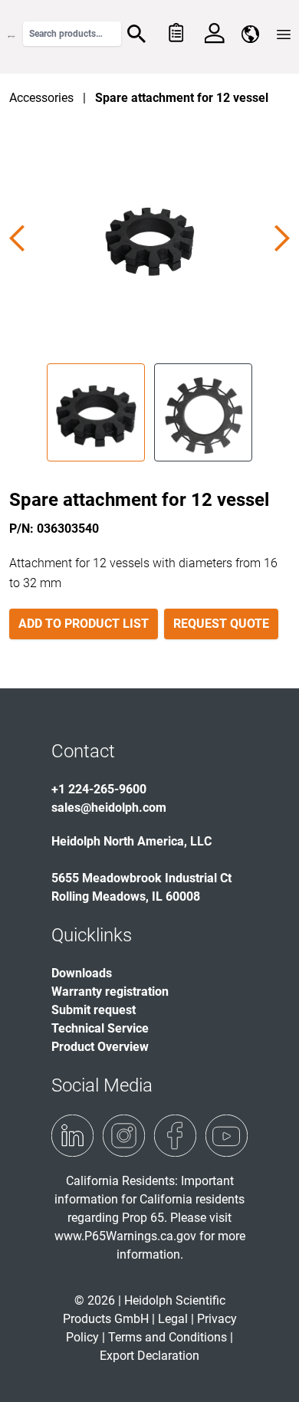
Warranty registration (110, 991)
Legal (173, 1319)
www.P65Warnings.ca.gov (125, 1236)
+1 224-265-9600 (98, 789)
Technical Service (100, 1028)
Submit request (93, 1010)
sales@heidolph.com (108, 807)
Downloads (81, 973)
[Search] (136, 34)
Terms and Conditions (167, 1337)
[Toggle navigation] (283, 34)
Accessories (41, 97)
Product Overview (100, 1046)
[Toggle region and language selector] (250, 34)
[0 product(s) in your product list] (175, 33)
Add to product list (83, 623)
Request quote (221, 623)
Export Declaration (149, 1355)
